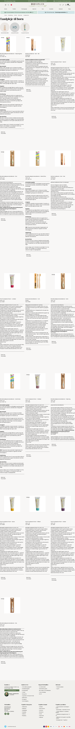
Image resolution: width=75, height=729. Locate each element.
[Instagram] (8, 714)
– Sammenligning (25, 701)
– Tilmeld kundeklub (59, 687)
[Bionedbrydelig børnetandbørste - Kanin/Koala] (12, 385)
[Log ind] (5, 5)
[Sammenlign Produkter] (63, 5)
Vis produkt (3, 133)
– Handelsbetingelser (26, 688)
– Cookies (23, 692)
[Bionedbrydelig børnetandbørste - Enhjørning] (63, 385)
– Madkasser (24, 708)
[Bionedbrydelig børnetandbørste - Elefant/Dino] (37, 162)
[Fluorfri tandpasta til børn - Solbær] (63, 508)
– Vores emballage (42, 692)
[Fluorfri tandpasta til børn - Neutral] (63, 48)
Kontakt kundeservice (12, 690)
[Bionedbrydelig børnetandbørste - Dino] (12, 162)
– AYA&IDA (41, 706)
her (44, 84)
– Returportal (24, 694)
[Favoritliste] (60, 5)
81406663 (12, 694)
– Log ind (57, 688)
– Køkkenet (24, 713)
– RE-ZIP (40, 694)
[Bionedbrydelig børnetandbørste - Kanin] (63, 285)
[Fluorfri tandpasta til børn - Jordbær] (12, 285)
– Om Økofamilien (42, 687)
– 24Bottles (41, 717)
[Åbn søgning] (8, 5)
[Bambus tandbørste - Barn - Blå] (37, 44)
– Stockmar (41, 710)
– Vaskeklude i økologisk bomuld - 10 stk (63, 715)
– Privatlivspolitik (25, 690)
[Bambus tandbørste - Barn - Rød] (63, 162)
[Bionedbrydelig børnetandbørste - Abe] (12, 609)
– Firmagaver (24, 699)
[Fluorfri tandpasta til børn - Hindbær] (37, 385)
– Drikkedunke (24, 706)
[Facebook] (5, 714)
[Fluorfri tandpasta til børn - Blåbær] (37, 508)
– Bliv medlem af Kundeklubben (45, 690)
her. (10, 77)
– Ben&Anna (41, 712)
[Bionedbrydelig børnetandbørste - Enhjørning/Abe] (12, 44)
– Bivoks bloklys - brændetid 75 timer (63, 709)
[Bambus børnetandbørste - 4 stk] (37, 285)
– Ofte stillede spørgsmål (26, 687)
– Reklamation (24, 697)
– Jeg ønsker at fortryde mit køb (28, 695)
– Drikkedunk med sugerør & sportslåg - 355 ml (63, 718)
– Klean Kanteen (42, 708)
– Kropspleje (24, 712)
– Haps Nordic (41, 715)
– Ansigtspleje (24, 710)
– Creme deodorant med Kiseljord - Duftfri (62, 707)
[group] (4, 27)
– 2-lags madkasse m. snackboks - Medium (62, 712)
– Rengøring (24, 715)
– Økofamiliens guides (43, 688)
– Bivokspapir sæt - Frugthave (61, 720)
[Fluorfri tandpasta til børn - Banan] (12, 508)
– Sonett (40, 713)
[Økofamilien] (37, 5)
